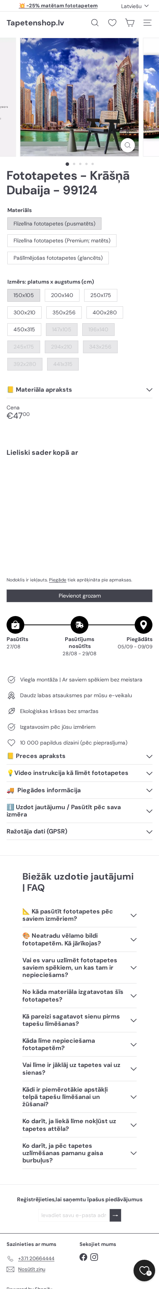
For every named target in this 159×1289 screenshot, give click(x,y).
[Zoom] (128, 145)
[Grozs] (130, 23)
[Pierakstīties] (115, 1215)
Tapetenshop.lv (35, 22)
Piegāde (57, 580)
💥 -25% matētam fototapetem (58, 5)
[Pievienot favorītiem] (142, 479)
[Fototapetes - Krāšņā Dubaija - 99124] (79, 488)
